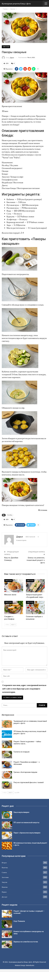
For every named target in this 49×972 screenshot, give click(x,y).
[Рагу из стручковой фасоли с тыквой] (7, 785)
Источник (42, 510)
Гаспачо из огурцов (21, 752)
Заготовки (5, 877)
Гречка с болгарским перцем (25, 772)
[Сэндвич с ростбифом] (13, 607)
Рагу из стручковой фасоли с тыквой (29, 782)
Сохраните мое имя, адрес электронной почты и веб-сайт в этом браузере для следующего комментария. (24, 688)
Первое (4, 892)
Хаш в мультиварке (21, 812)
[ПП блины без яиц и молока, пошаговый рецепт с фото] (7, 734)
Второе (4, 863)
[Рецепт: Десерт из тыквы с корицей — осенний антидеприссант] (7, 914)
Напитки (4, 887)
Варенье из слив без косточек (26, 942)
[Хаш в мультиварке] (7, 815)
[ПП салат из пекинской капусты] (7, 825)
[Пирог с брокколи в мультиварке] (7, 835)
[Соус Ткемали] (7, 924)
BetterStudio (30, 965)
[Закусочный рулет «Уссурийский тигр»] (35, 585)
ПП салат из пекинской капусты (26, 822)
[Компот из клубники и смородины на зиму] (7, 934)
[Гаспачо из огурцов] (7, 754)
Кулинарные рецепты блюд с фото (16, 3)
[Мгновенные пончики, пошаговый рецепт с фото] (7, 845)
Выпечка (5, 867)
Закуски (6, 47)
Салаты (4, 872)
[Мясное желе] (13, 585)
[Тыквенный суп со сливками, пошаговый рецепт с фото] (7, 724)
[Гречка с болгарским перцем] (7, 775)
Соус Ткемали (19, 921)
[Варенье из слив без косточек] (7, 944)
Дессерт (4, 897)
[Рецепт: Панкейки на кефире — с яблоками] (7, 765)
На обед (9, 515)
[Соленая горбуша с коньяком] (35, 607)
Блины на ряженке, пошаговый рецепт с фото (36, 560)
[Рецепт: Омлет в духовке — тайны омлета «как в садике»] (7, 744)
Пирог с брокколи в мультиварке (27, 833)
